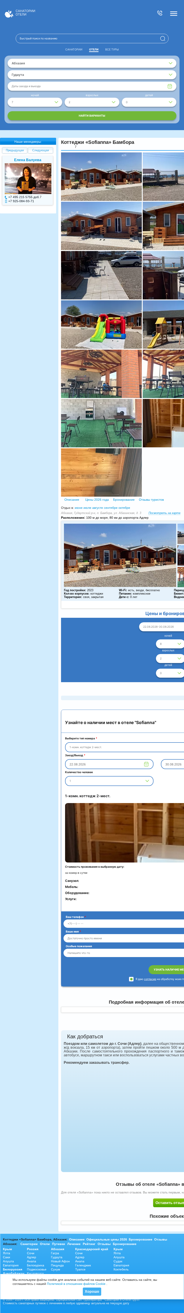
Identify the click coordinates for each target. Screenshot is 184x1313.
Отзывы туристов (151, 499)
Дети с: (124, 597)
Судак (118, 1261)
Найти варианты (92, 115)
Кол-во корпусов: (76, 593)
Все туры (112, 49)
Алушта (8, 1261)
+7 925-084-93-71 (21, 201)
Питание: (125, 593)
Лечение (74, 1244)
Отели (94, 49)
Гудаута (56, 1257)
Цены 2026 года (97, 499)
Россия (32, 1249)
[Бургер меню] (173, 13)
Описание (72, 499)
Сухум (55, 1269)
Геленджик (83, 1265)
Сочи (30, 1253)
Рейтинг (89, 1244)
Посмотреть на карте (164, 513)
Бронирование (124, 499)
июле (87, 507)
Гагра (55, 1253)
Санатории (73, 49)
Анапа (31, 1261)
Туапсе (80, 1269)
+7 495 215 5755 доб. (24, 197)
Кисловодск (35, 1273)
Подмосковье (36, 1269)
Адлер (31, 1257)
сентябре (111, 507)
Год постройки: (75, 590)
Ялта (6, 1253)
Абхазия (57, 1249)
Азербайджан (13, 1273)
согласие (150, 979)
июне (79, 507)
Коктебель (121, 1269)
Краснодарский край (91, 1249)
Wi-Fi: (123, 590)
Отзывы (160, 1239)
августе (97, 507)
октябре (124, 507)
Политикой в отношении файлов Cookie (76, 1284)
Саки (6, 1257)
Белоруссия (12, 1269)
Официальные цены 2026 (106, 1239)
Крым (7, 1249)
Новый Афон (60, 1261)
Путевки (58, 1244)
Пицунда (57, 1265)
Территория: (73, 597)
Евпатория (11, 1265)
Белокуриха (35, 1265)
